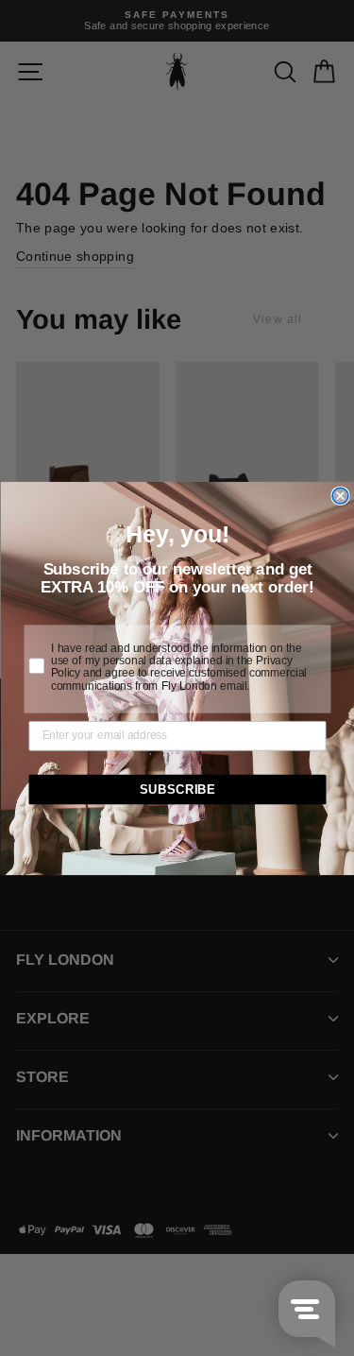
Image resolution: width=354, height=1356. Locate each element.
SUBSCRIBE (177, 789)
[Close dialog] (340, 496)
